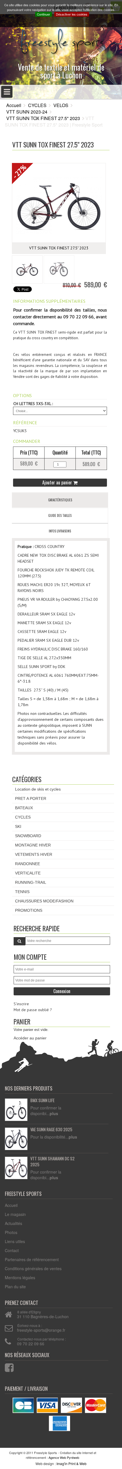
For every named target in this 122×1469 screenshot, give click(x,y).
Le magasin (15, 1214)
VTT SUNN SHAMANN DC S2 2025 (52, 1161)
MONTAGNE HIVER (33, 845)
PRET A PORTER (30, 798)
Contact (12, 1250)
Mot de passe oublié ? (33, 1009)
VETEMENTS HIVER (33, 854)
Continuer (43, 14)
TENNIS (22, 891)
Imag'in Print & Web (71, 1463)
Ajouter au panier (57, 482)
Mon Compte (30, 957)
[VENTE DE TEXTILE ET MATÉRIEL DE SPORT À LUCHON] (61, 40)
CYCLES (37, 105)
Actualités (13, 1223)
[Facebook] (6, 1366)
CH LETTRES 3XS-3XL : (33, 403)
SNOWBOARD (28, 835)
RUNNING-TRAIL (30, 882)
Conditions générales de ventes (33, 1268)
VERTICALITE (28, 873)
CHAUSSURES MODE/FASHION (44, 901)
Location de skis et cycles (38, 789)
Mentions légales (20, 1277)
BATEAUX (24, 808)
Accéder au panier (30, 1038)
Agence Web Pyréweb (64, 1457)
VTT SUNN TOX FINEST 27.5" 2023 (43, 118)
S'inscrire (21, 1003)
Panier (22, 1021)
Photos (11, 1232)
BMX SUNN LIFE (42, 1100)
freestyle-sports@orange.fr (41, 1330)
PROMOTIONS (28, 910)
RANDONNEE (27, 863)
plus (54, 1113)
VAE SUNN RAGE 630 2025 (51, 1129)
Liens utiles (15, 1241)
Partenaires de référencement (32, 1259)
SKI (18, 826)
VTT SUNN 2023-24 (26, 111)
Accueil (13, 105)
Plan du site (15, 1286)
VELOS (60, 105)
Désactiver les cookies (71, 14)
